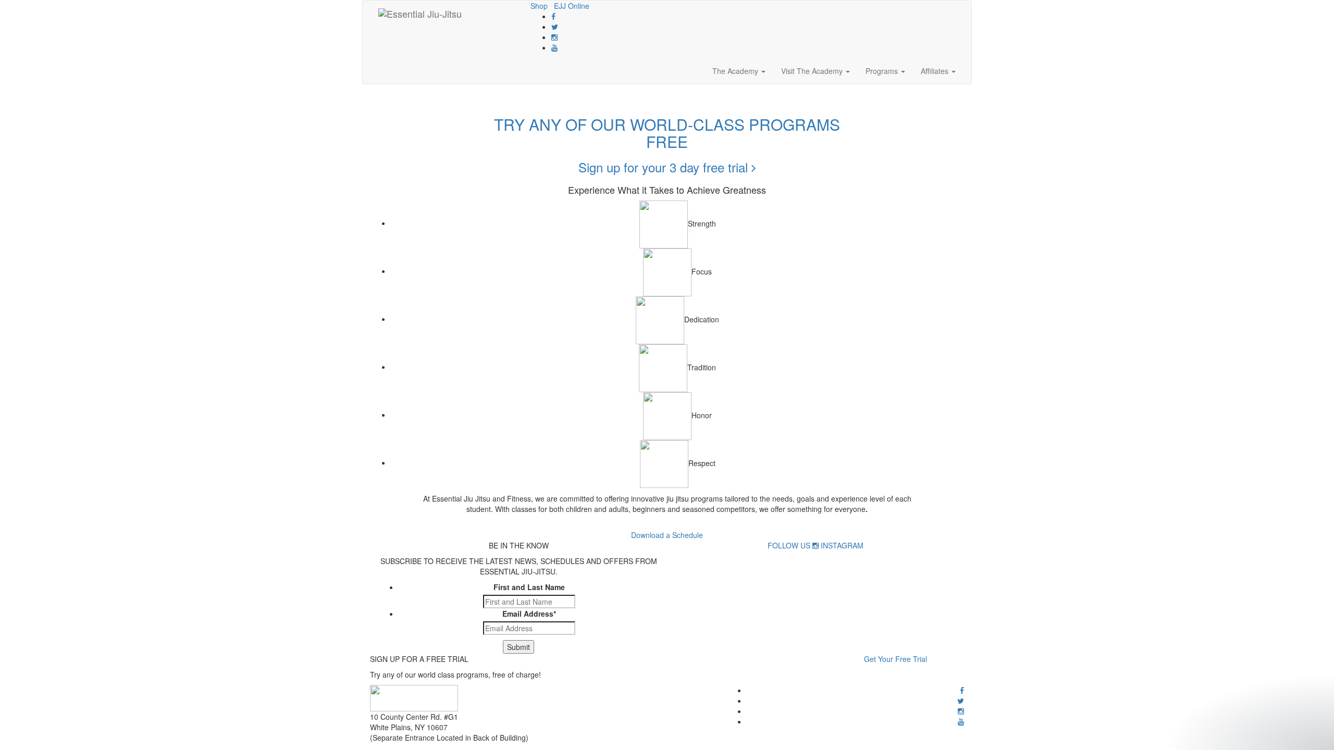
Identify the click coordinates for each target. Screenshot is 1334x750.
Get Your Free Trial (895, 659)
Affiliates (935, 71)
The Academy (736, 71)
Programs (883, 71)
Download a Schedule (667, 535)
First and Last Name (529, 587)
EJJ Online (571, 6)
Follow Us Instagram (815, 545)
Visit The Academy (813, 71)
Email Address (529, 613)
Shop (539, 6)
